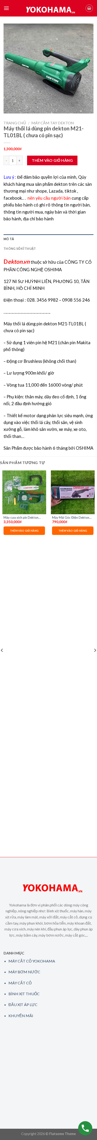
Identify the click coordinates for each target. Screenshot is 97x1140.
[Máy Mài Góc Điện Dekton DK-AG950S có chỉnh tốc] (73, 492)
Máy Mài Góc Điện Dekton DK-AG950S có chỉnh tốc (70, 518)
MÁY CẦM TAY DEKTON (52, 123)
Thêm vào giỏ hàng (52, 160)
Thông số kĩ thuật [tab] (20, 249)
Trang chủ (15, 123)
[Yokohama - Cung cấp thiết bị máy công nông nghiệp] (47, 8)
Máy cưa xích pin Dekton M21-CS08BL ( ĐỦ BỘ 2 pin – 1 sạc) (23, 518)
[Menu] (6, 8)
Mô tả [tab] (9, 239)
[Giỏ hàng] (89, 8)
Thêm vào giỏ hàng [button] (24, 530)
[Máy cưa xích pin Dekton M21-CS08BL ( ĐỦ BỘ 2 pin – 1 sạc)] (24, 492)
